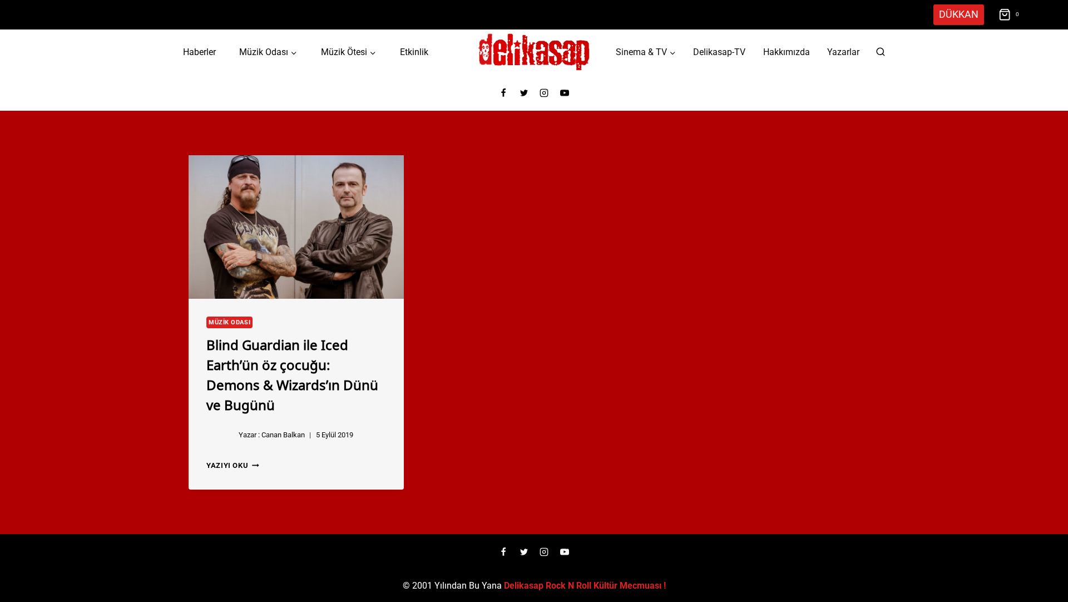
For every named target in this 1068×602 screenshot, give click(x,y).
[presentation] (296, 227)
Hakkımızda (786, 52)
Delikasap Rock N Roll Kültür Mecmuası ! (585, 585)
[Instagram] (544, 93)
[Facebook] (503, 93)
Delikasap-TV (719, 52)
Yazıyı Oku (232, 465)
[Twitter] (524, 93)
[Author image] (220, 435)
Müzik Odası (229, 322)
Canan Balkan (283, 435)
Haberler (199, 52)
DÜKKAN (958, 14)
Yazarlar (843, 52)
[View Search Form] (881, 52)
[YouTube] (564, 93)
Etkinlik (414, 52)
